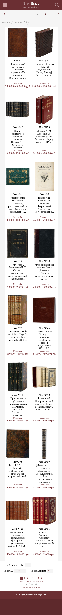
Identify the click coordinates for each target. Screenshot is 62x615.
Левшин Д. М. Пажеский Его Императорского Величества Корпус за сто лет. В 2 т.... (44, 137)
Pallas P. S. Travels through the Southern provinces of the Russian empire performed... (17, 471)
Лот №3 (44, 194)
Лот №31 (44, 60)
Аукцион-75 (20, 22)
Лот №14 (17, 194)
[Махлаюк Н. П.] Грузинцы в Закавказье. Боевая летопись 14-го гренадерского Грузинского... (44, 474)
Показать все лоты (31, 588)
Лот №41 (17, 529)
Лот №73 (44, 127)
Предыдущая (24, 581)
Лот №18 (17, 127)
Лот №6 (18, 462)
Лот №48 (44, 261)
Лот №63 (17, 261)
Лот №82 (44, 395)
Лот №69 (44, 462)
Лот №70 (17, 328)
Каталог (6, 22)
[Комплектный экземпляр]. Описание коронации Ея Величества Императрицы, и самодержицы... (17, 72)
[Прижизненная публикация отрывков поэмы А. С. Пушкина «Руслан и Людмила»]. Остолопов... (17, 407)
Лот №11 (17, 395)
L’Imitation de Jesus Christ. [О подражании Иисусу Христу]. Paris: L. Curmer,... (44, 70)
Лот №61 (44, 529)
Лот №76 (44, 328)
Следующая (39, 581)
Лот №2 (18, 60)
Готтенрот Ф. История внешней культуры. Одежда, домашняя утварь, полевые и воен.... (44, 404)
